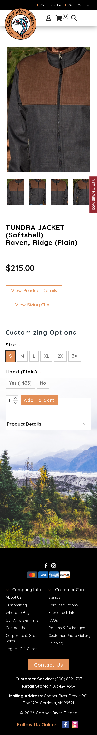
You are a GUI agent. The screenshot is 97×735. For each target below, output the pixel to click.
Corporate (48, 5)
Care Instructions (63, 605)
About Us (14, 597)
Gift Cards (76, 5)
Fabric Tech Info (62, 612)
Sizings (54, 597)
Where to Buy (17, 612)
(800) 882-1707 (68, 678)
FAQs (53, 620)
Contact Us (15, 627)
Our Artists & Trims (22, 620)
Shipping (55, 643)
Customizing (16, 605)
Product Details (24, 424)
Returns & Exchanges (66, 627)
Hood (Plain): (24, 372)
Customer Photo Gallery (69, 635)
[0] (59, 18)
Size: (13, 345)
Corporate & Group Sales (23, 638)
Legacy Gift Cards (21, 648)
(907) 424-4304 (62, 686)
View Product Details (34, 290)
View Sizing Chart (34, 305)
